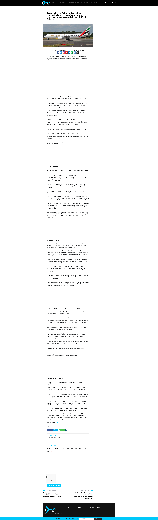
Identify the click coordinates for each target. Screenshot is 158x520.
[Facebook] (105, 2)
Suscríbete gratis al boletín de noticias (67, 518)
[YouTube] (112, 2)
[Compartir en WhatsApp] (62, 430)
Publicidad (67, 507)
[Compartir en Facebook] (50, 430)
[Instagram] (110, 2)
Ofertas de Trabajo (95, 507)
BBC (58, 422)
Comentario (49, 451)
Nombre (48, 468)
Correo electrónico (65, 468)
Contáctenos (81, 507)
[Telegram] (75, 52)
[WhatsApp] (72, 52)
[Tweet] (55, 430)
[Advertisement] (68, 78)
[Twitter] (108, 2)
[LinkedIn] (69, 52)
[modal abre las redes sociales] (66, 430)
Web (77, 468)
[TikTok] (77, 52)
